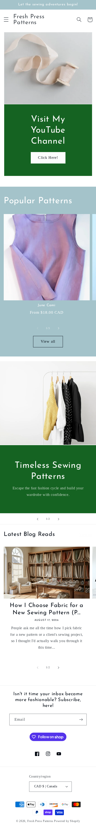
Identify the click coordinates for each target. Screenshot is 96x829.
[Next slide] (58, 519)
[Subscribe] (81, 719)
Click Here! (48, 158)
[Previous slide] (37, 519)
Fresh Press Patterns (40, 821)
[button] (6, 19)
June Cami (46, 305)
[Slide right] (58, 328)
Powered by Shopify (67, 821)
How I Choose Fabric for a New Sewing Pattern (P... (46, 609)
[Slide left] (37, 328)
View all (48, 341)
